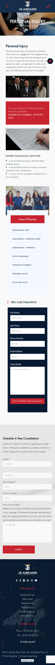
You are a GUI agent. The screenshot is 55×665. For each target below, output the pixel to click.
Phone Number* (10, 493)
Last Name (14, 325)
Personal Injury (20, 274)
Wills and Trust (20, 282)
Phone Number (16, 338)
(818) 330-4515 (31, 630)
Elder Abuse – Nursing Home (26, 239)
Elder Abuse (27, 599)
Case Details (15, 364)
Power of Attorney (22, 265)
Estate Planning (21, 256)
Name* (6, 459)
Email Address (16, 351)
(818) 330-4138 (29, 635)
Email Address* (9, 481)
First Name (14, 312)
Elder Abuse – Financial (24, 247)
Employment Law (21, 230)
